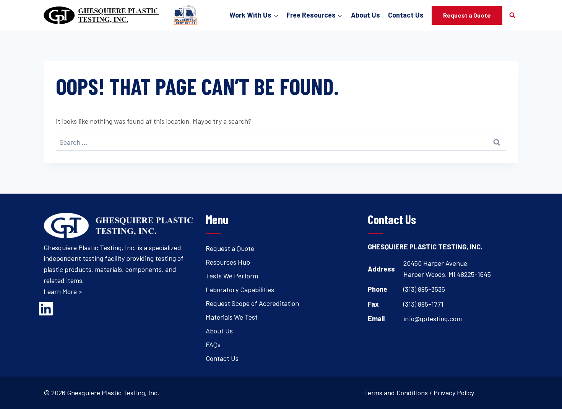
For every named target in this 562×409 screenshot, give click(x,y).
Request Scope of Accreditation (252, 303)
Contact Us (406, 15)
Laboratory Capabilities (240, 289)
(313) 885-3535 (424, 289)
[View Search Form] (512, 15)
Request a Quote (467, 15)
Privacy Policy (454, 392)
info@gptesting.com (432, 318)
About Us (365, 15)
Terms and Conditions (396, 392)
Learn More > (63, 291)
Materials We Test (232, 317)
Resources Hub (228, 262)
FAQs (213, 344)
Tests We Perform (232, 276)
